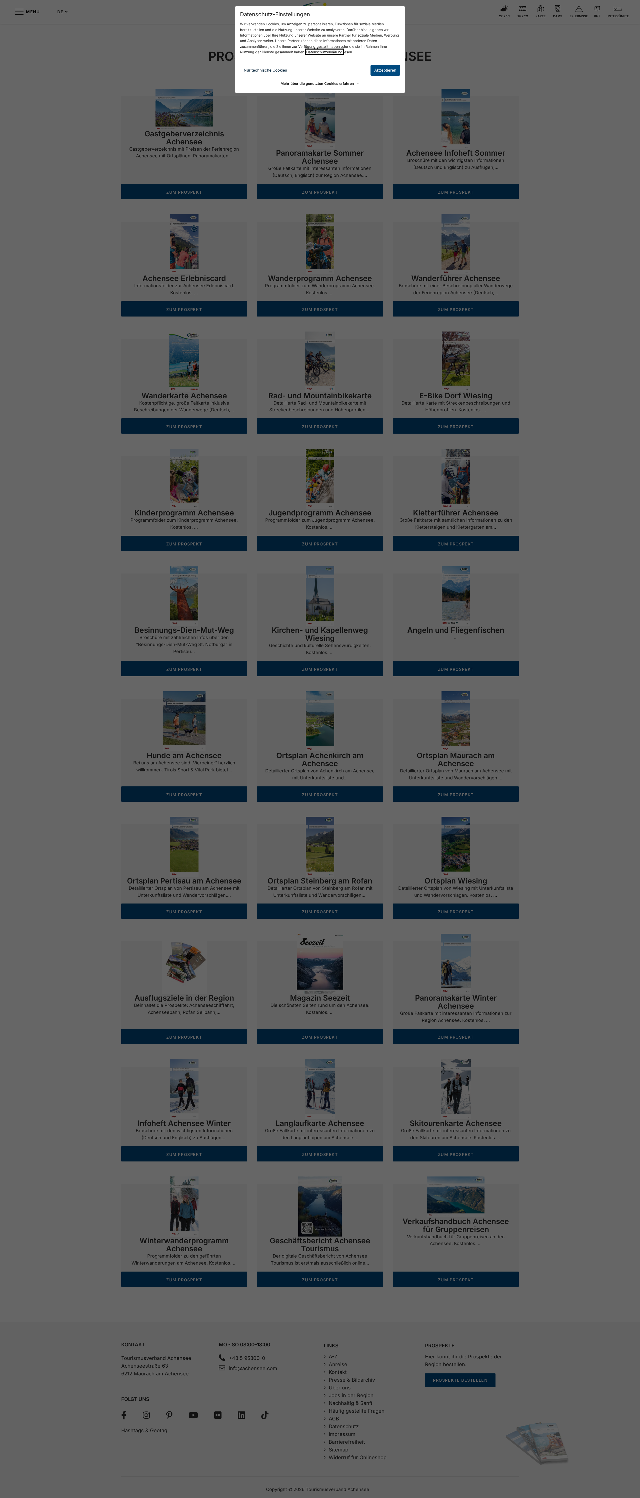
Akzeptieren (385, 70)
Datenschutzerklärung (324, 52)
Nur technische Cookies (265, 70)
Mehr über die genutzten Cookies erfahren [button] (317, 83)
